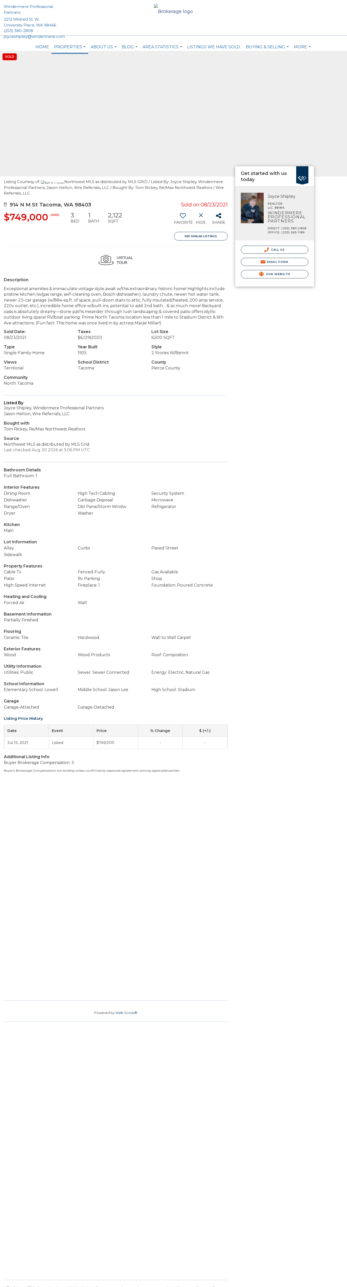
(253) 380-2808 (18, 30)
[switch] (183, 220)
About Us (104, 49)
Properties (70, 49)
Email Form (277, 262)
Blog (130, 49)
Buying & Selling (268, 49)
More (303, 49)
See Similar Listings (200, 236)
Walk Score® (126, 979)
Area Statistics (163, 49)
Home (42, 46)
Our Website (277, 274)
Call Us (277, 249)
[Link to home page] (173, 12)
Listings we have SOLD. (214, 46)
